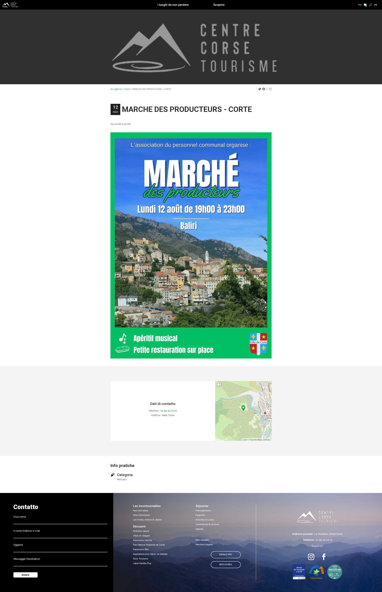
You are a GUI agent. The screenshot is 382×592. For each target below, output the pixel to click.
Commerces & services (207, 524)
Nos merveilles (140, 510)
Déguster (200, 515)
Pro (360, 4)
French (375, 4)
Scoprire (219, 5)
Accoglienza (116, 89)
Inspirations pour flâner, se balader (150, 554)
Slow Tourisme (140, 558)
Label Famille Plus (142, 563)
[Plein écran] (219, 384)
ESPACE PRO (225, 554)
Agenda (199, 529)
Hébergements (203, 510)
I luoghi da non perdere (173, 5)
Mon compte (202, 540)
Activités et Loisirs (205, 520)
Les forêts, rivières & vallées (147, 520)
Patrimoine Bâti (140, 549)
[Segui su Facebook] (324, 556)
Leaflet (244, 439)
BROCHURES (225, 564)
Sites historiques (141, 515)
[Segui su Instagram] (311, 556)
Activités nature (141, 531)
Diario (127, 89)
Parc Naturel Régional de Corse (149, 545)
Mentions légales (204, 544)
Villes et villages (141, 535)
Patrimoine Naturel (142, 540)
